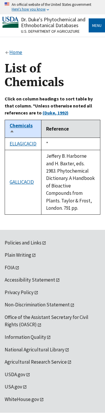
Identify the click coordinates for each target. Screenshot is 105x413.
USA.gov (13, 387)
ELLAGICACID (23, 143)
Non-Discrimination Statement (37, 304)
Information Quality (25, 337)
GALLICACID (22, 182)
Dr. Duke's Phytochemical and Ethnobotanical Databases (53, 22)
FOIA (10, 267)
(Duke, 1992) (56, 113)
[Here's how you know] (52, 7)
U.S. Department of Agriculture (50, 31)
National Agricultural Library (34, 349)
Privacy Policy (19, 292)
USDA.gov (15, 374)
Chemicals (21, 128)
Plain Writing (18, 255)
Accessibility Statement (30, 280)
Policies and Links (23, 243)
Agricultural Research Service (36, 362)
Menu (97, 25)
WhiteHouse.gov (22, 399)
